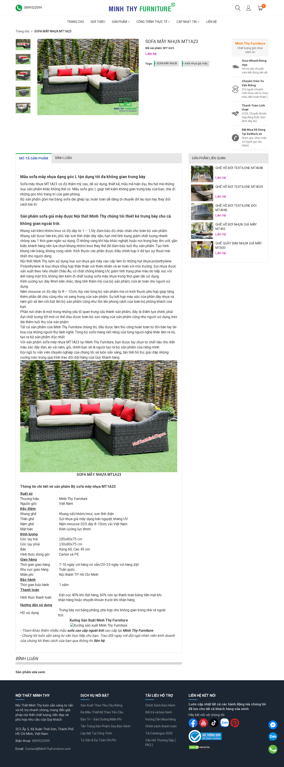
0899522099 (41, 741)
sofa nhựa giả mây (196, 63)
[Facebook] (272, 724)
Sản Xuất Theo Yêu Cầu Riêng (101, 705)
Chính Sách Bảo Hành (160, 705)
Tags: (149, 63)
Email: (20, 749)
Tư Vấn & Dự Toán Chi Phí (98, 740)
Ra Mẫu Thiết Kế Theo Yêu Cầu (102, 712)
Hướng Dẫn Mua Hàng (160, 719)
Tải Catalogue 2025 (159, 733)
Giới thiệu (98, 22)
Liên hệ (211, 22)
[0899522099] (273, 749)
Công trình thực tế (152, 22)
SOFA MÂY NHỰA (167, 63)
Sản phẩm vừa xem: (31, 672)
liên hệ (99, 641)
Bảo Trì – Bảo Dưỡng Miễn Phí (101, 719)
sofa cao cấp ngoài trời (85, 630)
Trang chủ (75, 22)
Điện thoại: (23, 741)
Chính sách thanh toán (161, 726)
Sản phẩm (120, 22)
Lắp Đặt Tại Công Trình (96, 733)
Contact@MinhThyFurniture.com (48, 749)
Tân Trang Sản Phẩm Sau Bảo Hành (105, 726)
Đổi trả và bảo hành (158, 712)
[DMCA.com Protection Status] (200, 747)
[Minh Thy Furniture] (142, 8)
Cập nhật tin (187, 22)
